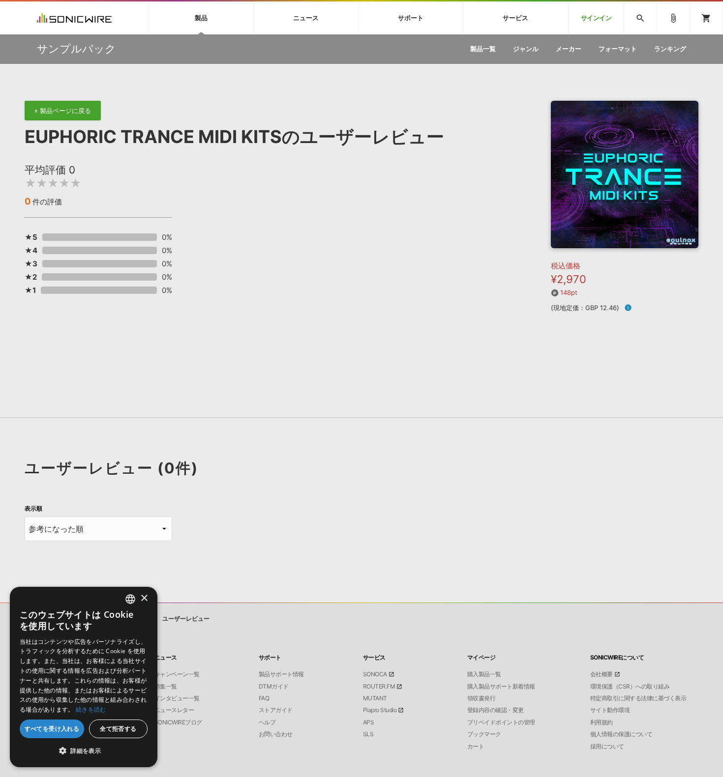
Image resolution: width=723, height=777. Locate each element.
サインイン (596, 18)
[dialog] (83, 677)
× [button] (144, 598)
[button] (84, 751)
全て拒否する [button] (118, 728)
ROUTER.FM (379, 686)
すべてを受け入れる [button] (52, 728)
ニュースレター (174, 710)
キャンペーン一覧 (177, 674)
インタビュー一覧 (177, 698)
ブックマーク (484, 734)
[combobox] (130, 599)
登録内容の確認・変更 (495, 710)
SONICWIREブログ (178, 722)
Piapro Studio (380, 710)
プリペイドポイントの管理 (501, 722)
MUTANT (375, 698)
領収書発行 (481, 698)
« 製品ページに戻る (62, 111)
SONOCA (375, 674)
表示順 (33, 509)
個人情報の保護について (621, 734)
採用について (607, 746)
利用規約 (601, 722)
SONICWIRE (74, 17)
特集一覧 (165, 686)
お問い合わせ (276, 734)
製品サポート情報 (281, 674)
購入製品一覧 (484, 674)
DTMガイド (274, 686)
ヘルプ (267, 722)
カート (475, 746)
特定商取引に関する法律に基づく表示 (638, 698)
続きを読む (91, 709)
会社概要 (601, 674)
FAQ (264, 698)
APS (368, 722)
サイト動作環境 (610, 710)
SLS (368, 734)
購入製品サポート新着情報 (501, 686)
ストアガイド (276, 710)
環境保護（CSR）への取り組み (630, 686)
